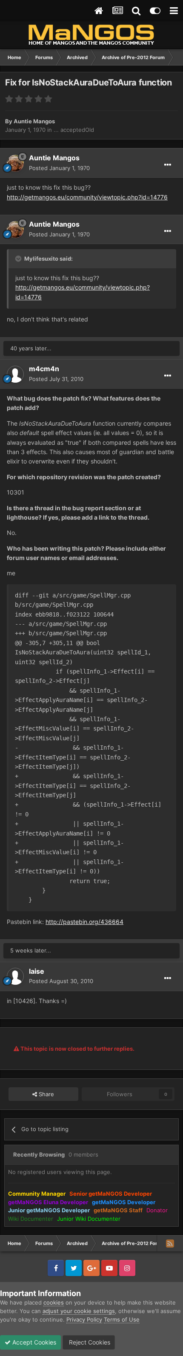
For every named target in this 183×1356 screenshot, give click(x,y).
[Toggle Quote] (19, 258)
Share (45, 1094)
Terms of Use (122, 1319)
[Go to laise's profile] (15, 976)
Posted (59, 168)
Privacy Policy (84, 1319)
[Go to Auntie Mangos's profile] (15, 163)
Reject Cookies (88, 1342)
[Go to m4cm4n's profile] (15, 374)
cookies (53, 1302)
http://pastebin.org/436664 (84, 921)
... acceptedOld (74, 129)
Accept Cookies (33, 1342)
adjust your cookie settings (79, 1311)
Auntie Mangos (34, 121)
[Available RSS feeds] (170, 1243)
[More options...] (167, 165)
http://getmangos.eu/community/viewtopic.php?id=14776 (87, 197)
